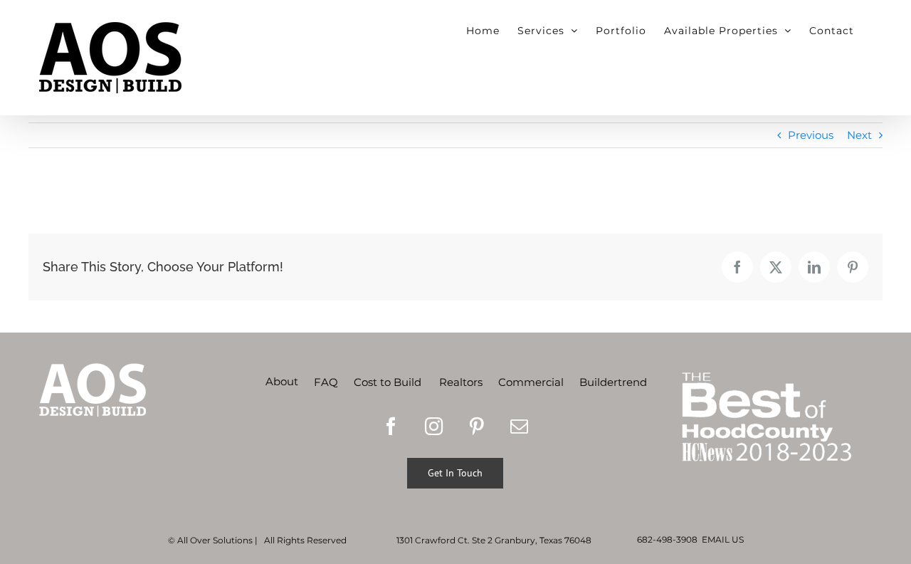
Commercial (531, 382)
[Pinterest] (476, 426)
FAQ (326, 382)
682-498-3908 (667, 539)
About (281, 381)
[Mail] (519, 426)
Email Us (723, 539)
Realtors (461, 382)
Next (859, 135)
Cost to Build (387, 382)
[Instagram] (433, 426)
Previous (810, 135)
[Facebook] (391, 426)
